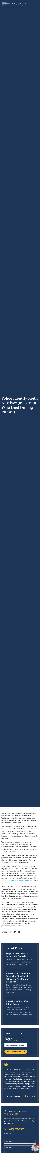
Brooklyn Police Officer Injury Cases (17, 1002)
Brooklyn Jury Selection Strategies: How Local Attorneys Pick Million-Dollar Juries (18, 977)
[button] (10, 931)
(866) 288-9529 (16, 1129)
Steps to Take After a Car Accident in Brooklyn (18, 955)
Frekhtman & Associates (19, 880)
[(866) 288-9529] (5, 1129)
